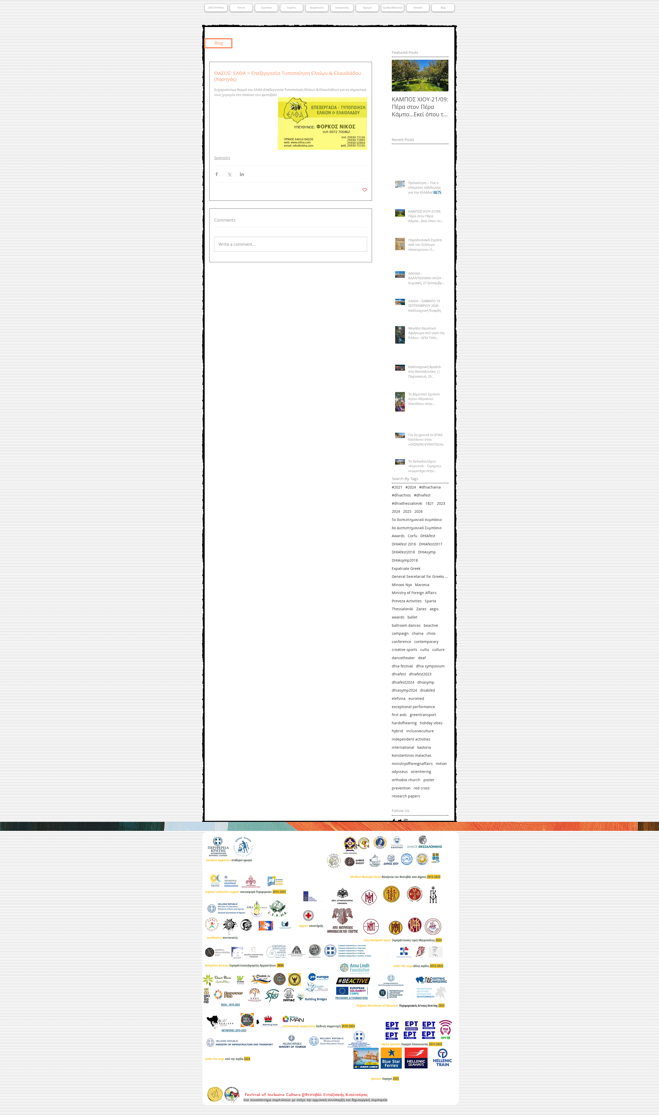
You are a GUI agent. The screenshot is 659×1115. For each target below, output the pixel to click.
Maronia (422, 584)
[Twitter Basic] (400, 821)
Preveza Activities (407, 600)
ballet (412, 617)
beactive (431, 625)
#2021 (397, 487)
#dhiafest (422, 495)
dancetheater (403, 657)
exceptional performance (413, 706)
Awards (398, 535)
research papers (406, 796)
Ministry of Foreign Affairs (414, 592)
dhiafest (399, 674)
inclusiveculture (420, 730)
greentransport (423, 714)
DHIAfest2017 (430, 544)
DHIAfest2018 (403, 552)
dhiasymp (425, 682)
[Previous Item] (400, 76)
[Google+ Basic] (406, 821)
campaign (400, 633)
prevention (401, 788)
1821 (430, 503)
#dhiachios (401, 495)
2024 (396, 511)
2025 (407, 511)
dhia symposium (430, 666)
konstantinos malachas (411, 755)
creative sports (404, 649)
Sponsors (222, 157)
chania (417, 633)
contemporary (426, 641)
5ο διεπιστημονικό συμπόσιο (417, 519)
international (403, 747)
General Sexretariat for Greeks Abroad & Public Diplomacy (420, 576)
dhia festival (402, 666)
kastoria (424, 747)
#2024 (410, 487)
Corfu (412, 535)
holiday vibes (431, 722)
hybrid (397, 730)
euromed (416, 698)
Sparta (430, 600)
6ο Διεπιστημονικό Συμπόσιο (416, 527)
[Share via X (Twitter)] (229, 174)
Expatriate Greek (406, 568)
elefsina (398, 698)
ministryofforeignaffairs (412, 763)
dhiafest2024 (403, 682)
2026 (418, 511)
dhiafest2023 (420, 674)
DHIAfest (427, 535)
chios (431, 633)
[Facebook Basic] (394, 821)
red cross (422, 788)
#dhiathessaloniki (407, 503)
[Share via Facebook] (216, 174)
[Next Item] (440, 76)
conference (401, 641)
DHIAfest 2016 (404, 544)
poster (429, 779)
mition (441, 763)
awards (398, 617)
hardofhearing (404, 722)
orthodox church (406, 779)
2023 (441, 503)
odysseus (400, 771)
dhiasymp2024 (404, 690)
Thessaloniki (402, 608)
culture (438, 649)
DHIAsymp (427, 552)
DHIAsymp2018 (405, 560)
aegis (434, 608)
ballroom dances (406, 625)
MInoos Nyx (402, 584)
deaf (422, 657)
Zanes (421, 608)
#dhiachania (430, 487)
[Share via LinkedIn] (241, 174)
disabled (427, 690)
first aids (399, 714)
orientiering (421, 771)
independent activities (411, 739)
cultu (424, 649)
